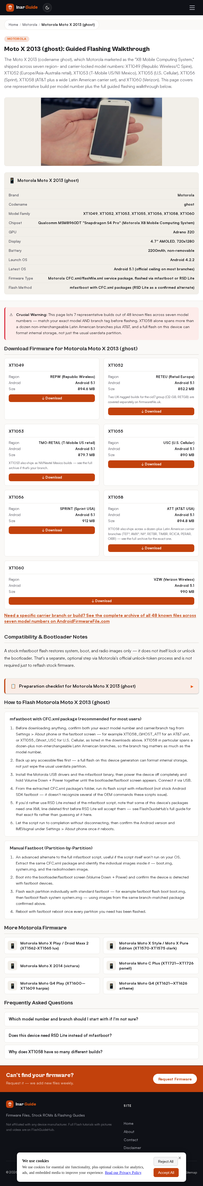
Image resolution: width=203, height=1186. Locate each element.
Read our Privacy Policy (123, 1173)
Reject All (165, 1161)
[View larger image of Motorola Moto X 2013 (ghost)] (101, 131)
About (129, 1131)
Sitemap (191, 1172)
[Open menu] (192, 7)
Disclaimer (132, 1147)
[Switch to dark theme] (47, 7)
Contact (131, 1139)
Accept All (166, 1172)
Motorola (29, 24)
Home (13, 24)
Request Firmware (175, 1078)
